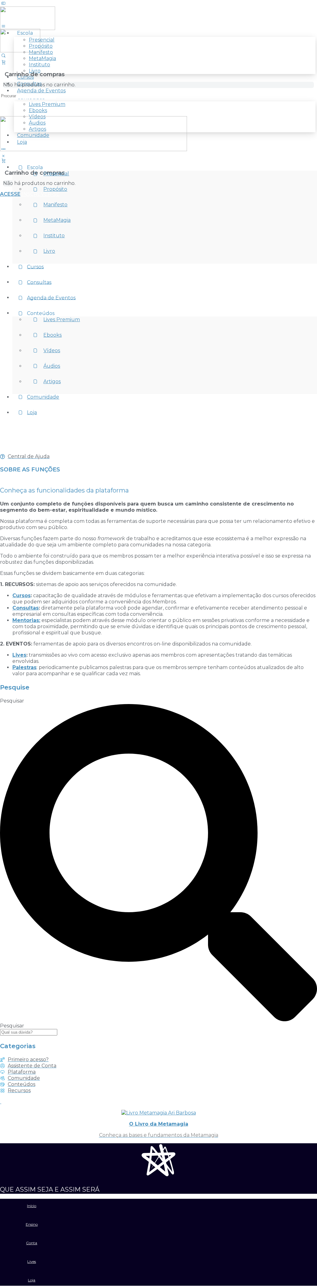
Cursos (21, 595)
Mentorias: (26, 620)
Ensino (32, 1224)
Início (31, 1205)
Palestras (24, 667)
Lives (19, 655)
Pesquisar (12, 701)
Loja (31, 1280)
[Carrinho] (3, 161)
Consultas (25, 608)
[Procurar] (3, 56)
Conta (31, 1243)
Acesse (10, 194)
